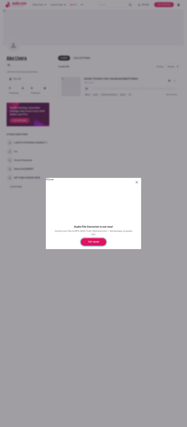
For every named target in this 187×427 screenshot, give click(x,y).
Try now (93, 242)
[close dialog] (137, 182)
